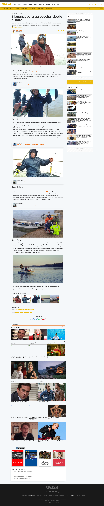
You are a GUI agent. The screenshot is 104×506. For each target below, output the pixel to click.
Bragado (17, 8)
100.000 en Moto (32, 8)
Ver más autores (19, 31)
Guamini (17, 309)
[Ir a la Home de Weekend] (52, 487)
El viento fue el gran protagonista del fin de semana (28, 84)
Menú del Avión (24, 8)
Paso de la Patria (49, 8)
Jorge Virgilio (19, 30)
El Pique (11, 8)
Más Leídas (71, 16)
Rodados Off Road (40, 8)
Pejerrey (17, 312)
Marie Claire (39, 495)
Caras (29, 495)
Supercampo (61, 495)
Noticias (33, 495)
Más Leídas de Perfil (73, 87)
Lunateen (78, 495)
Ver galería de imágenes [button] (18, 27)
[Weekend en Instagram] (44, 492)
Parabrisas (55, 495)
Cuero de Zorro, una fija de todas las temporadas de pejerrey (30, 144)
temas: (13, 312)
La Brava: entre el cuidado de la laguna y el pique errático (29, 204)
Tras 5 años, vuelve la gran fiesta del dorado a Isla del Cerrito (25, 473)
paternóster (46, 192)
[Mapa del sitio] (59, 492)
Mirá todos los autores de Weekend (80, 82)
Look (67, 495)
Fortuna (45, 495)
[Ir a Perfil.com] (99, 0)
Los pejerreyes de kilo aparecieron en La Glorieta (27, 181)
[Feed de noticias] (56, 492)
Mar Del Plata (23, 309)
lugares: (13, 309)
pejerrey (34, 71)
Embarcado (26, 312)
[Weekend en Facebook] (47, 492)
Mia (73, 495)
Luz (70, 495)
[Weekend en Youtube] (53, 492)
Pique (31, 312)
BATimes (83, 495)
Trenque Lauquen (30, 309)
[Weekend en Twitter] (50, 492)
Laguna (21, 312)
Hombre (50, 495)
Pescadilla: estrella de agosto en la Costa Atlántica (23, 476)
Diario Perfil (23, 495)
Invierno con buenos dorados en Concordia (22, 478)
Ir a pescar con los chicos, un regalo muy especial (23, 471)
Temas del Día (5, 8)
